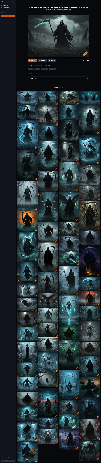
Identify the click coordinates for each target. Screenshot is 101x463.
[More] (83, 60)
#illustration (52, 69)
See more (48, 65)
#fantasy (31, 69)
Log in (8, 457)
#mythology (44, 69)
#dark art (37, 69)
